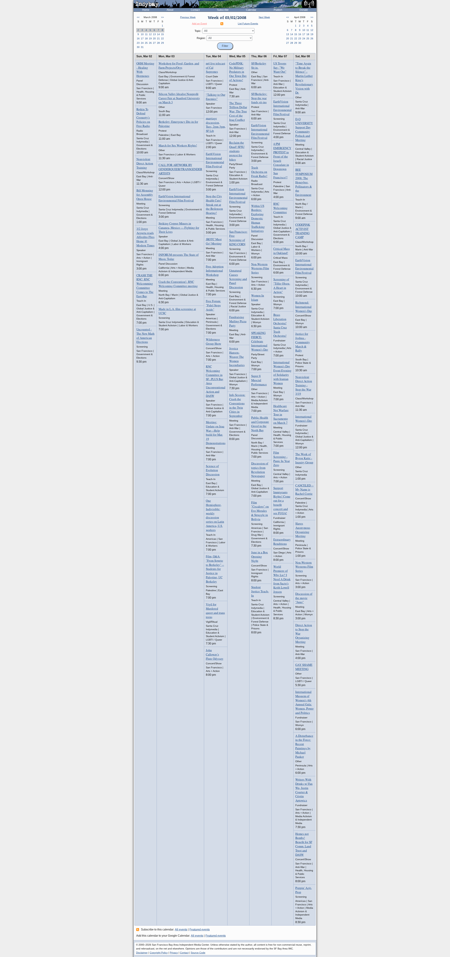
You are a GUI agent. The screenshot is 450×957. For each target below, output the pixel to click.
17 (142, 38)
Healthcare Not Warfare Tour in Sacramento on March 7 (281, 414)
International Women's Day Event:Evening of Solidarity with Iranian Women (282, 372)
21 (158, 38)
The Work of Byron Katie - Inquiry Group (304, 458)
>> (162, 17)
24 (142, 42)
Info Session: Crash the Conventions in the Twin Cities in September (237, 405)
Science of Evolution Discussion (213, 470)
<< (138, 17)
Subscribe (223, 9)
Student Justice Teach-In (260, 591)
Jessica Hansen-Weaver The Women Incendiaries (237, 356)
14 (158, 34)
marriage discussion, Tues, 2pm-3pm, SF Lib (216, 124)
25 (146, 42)
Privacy (174, 952)
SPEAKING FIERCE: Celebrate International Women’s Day (259, 341)
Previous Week (188, 17)
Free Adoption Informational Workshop (215, 270)
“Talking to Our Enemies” (215, 97)
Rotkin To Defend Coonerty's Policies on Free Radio (143, 117)
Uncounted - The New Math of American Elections (145, 335)
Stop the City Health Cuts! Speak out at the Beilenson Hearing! (214, 204)
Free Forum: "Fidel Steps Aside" (213, 305)
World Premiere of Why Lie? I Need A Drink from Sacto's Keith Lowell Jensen (282, 579)
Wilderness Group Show (213, 341)
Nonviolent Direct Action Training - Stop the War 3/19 (303, 385)
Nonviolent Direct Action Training (144, 163)
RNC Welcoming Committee (280, 208)
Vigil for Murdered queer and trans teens (215, 610)
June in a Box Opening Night (259, 556)
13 (154, 34)
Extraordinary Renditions (282, 541)
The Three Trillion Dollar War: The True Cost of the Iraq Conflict (238, 111)
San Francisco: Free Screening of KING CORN (238, 238)
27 (154, 42)
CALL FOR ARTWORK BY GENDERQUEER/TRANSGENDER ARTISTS (180, 169)
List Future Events (248, 23)
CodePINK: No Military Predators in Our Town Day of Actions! (238, 71)
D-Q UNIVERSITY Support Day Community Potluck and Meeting (304, 129)
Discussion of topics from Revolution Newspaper (259, 469)
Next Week (264, 17)
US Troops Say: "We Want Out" (279, 67)
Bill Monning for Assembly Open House (144, 194)
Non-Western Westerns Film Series (260, 268)
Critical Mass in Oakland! (281, 251)
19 (150, 38)
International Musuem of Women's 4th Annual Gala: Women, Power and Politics (304, 702)
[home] (166, 4)
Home (145, 9)
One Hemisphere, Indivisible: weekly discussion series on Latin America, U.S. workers (215, 515)
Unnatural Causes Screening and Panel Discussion (238, 278)
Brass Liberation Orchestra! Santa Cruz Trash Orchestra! (280, 325)
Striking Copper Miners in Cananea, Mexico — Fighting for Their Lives (179, 227)
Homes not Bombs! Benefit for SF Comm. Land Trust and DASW (303, 844)
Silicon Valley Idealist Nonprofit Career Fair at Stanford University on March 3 (179, 98)
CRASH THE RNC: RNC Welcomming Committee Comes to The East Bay (144, 285)
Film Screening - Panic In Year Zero (281, 458)
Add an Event (199, 23)
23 (138, 42)
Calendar (251, 9)
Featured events (199, 929)
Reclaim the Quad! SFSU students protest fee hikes (237, 151)
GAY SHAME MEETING (303, 667)
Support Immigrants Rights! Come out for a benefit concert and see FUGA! (281, 500)
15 (162, 34)
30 (138, 47)
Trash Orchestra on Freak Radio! (259, 172)
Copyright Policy (159, 952)
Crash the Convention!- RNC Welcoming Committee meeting (178, 284)
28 (158, 42)
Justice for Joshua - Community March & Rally (302, 342)
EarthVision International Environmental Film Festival (176, 198)
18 (146, 38)
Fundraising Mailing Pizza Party (237, 321)
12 (150, 34)
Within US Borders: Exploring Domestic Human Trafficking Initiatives (258, 218)
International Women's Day (303, 418)
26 (150, 42)
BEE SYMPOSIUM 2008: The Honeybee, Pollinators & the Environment (304, 182)
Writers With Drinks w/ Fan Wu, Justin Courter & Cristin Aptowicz (304, 789)
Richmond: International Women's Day (303, 306)
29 (162, 42)
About (170, 9)
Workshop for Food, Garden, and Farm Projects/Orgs (179, 65)
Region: (201, 38)
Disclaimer (142, 952)
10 (142, 34)
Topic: (198, 30)
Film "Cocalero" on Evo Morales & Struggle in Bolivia (260, 510)
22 (162, 38)
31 (142, 47)
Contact (195, 9)
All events (181, 929)
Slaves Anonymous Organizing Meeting (302, 529)
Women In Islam (257, 297)
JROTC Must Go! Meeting (214, 241)
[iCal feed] (138, 929)
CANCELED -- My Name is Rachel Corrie (304, 489)
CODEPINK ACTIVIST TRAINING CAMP (302, 231)
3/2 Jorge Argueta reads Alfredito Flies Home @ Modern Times (145, 237)
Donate (304, 9)
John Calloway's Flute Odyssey (214, 654)
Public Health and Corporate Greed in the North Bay (260, 424)
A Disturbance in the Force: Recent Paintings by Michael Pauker (304, 746)
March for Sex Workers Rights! (178, 145)
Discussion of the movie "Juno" (303, 598)
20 (154, 38)
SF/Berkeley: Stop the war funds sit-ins (259, 98)
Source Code (198, 952)
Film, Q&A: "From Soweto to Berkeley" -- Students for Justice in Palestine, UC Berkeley (215, 568)
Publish (278, 9)
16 (138, 38)
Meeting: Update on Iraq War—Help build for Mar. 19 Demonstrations (216, 432)
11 (146, 34)
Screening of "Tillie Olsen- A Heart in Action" (281, 285)
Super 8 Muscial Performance (259, 380)
